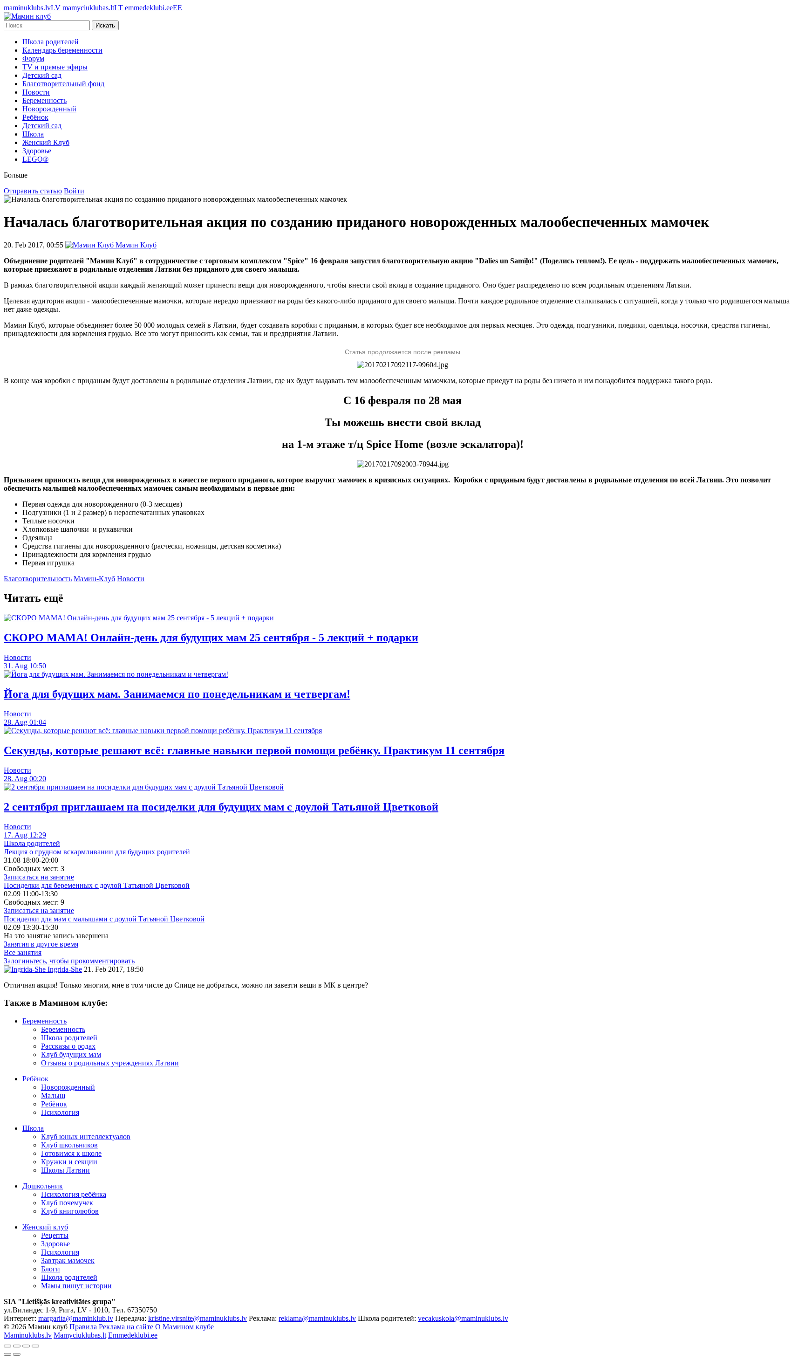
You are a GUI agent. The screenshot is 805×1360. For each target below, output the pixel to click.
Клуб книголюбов (70, 1211)
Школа (33, 134)
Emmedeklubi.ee (132, 1335)
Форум (33, 58)
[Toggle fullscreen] (26, 1346)
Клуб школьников (69, 1145)
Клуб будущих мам (71, 1054)
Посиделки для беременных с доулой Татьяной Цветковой (97, 885)
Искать (105, 25)
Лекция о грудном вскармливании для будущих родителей (97, 852)
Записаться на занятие (39, 877)
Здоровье (36, 151)
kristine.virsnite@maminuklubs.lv (197, 1318)
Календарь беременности (62, 50)
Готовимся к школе (71, 1153)
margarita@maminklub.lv (75, 1318)
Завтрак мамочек (68, 1260)
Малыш (53, 1095)
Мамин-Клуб (94, 579)
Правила (83, 1327)
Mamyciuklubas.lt (80, 1335)
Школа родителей (50, 42)
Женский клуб (45, 1227)
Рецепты (54, 1235)
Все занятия (22, 952)
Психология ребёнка (73, 1194)
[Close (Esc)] (7, 1346)
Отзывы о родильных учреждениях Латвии (110, 1063)
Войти (74, 191)
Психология (60, 1112)
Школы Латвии (65, 1170)
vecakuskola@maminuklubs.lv (463, 1318)
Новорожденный (49, 109)
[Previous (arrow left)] (7, 1354)
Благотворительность (38, 579)
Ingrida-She (64, 969)
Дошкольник (42, 1186)
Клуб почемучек (67, 1203)
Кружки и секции (69, 1162)
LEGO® (35, 159)
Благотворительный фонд (63, 84)
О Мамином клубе (184, 1327)
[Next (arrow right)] (16, 1354)
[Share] (16, 1346)
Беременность (44, 100)
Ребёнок (35, 117)
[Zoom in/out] (35, 1346)
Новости (36, 92)
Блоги (50, 1269)
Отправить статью (33, 191)
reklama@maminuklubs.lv (317, 1318)
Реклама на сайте (126, 1327)
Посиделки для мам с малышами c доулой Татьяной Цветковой (104, 919)
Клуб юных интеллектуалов (85, 1136)
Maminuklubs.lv (28, 1335)
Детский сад (41, 75)
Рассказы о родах (68, 1046)
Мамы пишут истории (76, 1286)
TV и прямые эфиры (55, 67)
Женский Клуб (45, 142)
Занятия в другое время (41, 944)
